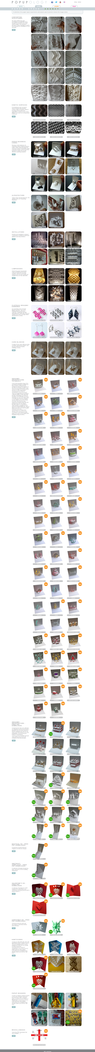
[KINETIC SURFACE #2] (56, 116)
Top (14, 30)
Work (39, 6)
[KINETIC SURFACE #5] (56, 133)
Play (74, 6)
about (79, 2)
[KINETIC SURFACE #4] (39, 133)
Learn (56, 6)
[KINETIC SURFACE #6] (73, 133)
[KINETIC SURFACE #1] (39, 116)
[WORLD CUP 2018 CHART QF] (39, 1040)
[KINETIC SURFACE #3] (73, 116)
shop (75, 2)
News (21, 6)
